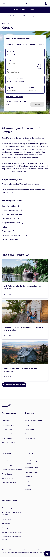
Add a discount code (14, 97)
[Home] (25, 3)
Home (4, 16)
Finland (26, 16)
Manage (23, 9)
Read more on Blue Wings (14, 385)
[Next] (43, 44)
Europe (20, 16)
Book (16, 9)
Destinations (12, 16)
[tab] (10, 44)
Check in (32, 9)
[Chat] (47, 553)
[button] (4, 3)
